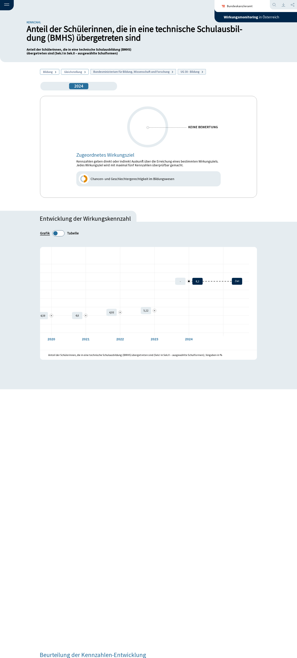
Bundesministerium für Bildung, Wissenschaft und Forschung (131, 72)
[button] (7, 5)
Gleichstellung (73, 72)
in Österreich (251, 17)
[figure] (148, 298)
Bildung (48, 72)
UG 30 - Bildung (190, 72)
